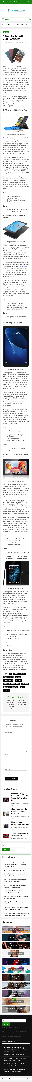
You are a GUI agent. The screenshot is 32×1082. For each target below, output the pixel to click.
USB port (7, 690)
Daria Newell (15, 803)
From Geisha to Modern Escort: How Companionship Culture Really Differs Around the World (15, 865)
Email (7, 762)
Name (7, 754)
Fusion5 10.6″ (8, 677)
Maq (13, 838)
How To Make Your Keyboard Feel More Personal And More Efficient (15, 2)
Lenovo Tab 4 (8, 680)
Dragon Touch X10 (19, 674)
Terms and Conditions (15, 1079)
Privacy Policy (26, 1079)
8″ (10, 674)
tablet (17, 104)
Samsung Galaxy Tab (11, 687)
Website (7, 769)
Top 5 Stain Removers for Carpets (14, 870)
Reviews (6, 32)
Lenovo (24, 266)
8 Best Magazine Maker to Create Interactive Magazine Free (19, 811)
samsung (25, 684)
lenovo (18, 677)
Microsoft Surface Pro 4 (11, 684)
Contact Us (5, 1079)
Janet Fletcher (8, 42)
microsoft (18, 680)
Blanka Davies (16, 816)
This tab (5, 138)
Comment (8, 733)
